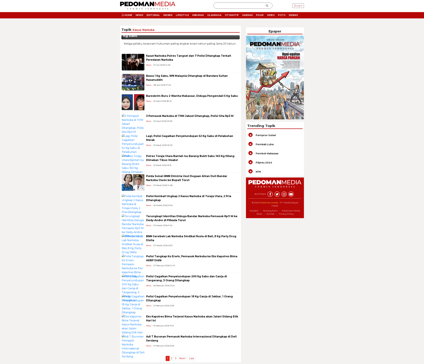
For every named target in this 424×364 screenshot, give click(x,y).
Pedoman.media (269, 202)
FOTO (281, 15)
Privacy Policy (286, 213)
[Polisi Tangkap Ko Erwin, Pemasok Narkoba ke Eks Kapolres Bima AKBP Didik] (133, 266)
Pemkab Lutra (265, 144)
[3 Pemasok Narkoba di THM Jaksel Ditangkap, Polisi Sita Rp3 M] (133, 123)
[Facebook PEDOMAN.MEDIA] (270, 194)
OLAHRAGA (214, 15)
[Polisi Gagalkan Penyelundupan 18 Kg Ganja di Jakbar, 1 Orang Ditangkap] (133, 304)
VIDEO (271, 15)
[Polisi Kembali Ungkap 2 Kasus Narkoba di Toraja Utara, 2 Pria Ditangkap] (133, 204)
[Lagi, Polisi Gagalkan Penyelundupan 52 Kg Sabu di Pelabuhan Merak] (133, 145)
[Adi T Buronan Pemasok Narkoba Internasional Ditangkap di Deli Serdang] (133, 346)
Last (191, 358)
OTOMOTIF (232, 15)
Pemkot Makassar (267, 153)
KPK (258, 171)
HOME (128, 15)
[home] (274, 185)
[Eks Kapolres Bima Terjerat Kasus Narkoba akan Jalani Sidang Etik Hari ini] (133, 326)
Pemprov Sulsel (266, 135)
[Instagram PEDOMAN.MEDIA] (284, 194)
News (148, 65)
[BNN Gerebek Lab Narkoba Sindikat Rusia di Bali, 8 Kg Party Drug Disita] (133, 244)
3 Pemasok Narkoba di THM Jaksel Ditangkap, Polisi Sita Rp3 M (190, 116)
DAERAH (247, 15)
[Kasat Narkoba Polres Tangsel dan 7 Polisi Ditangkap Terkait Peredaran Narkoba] (133, 61)
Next (182, 358)
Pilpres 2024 (264, 162)
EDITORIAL (153, 15)
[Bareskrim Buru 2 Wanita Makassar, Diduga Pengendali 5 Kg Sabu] (133, 102)
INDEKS (293, 15)
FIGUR (260, 15)
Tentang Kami (270, 210)
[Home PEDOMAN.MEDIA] (147, 5)
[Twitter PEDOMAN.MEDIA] (277, 194)
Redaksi (254, 210)
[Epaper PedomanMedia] (275, 77)
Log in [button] (299, 5)
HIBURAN (198, 15)
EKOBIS (167, 15)
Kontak (270, 213)
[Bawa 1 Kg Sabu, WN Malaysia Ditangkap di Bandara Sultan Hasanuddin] (133, 82)
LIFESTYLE (182, 15)
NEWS (139, 15)
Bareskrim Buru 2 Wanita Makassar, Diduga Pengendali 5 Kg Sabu (192, 95)
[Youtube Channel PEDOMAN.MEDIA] (291, 194)
